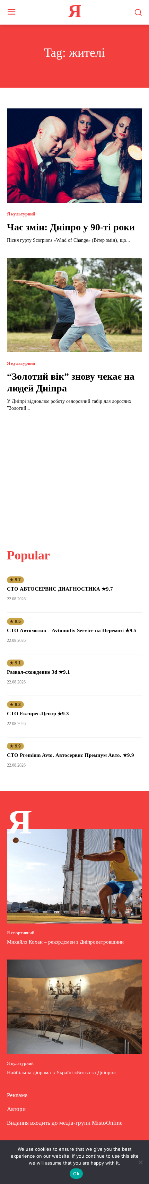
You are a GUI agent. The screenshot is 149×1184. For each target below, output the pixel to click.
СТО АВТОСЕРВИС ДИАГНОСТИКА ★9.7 (60, 589)
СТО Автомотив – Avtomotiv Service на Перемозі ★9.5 (72, 630)
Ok (76, 1173)
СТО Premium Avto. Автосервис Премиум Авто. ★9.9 (70, 755)
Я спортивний (20, 932)
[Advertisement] (74, 475)
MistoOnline (107, 1123)
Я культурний (21, 214)
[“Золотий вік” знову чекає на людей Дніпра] (74, 305)
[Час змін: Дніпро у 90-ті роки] (74, 155)
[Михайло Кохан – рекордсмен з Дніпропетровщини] (74, 876)
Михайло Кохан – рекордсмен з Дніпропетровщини (65, 942)
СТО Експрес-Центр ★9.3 (38, 713)
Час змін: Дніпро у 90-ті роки (71, 227)
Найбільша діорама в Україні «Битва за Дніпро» (61, 1072)
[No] (140, 1162)
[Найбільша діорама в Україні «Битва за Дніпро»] (74, 1007)
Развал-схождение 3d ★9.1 (38, 672)
